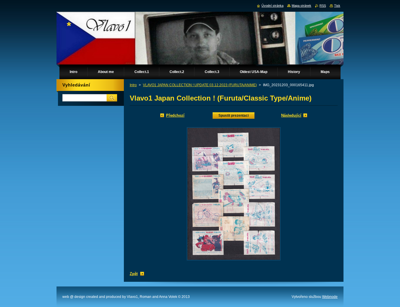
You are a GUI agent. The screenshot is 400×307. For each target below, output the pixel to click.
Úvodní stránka (272, 5)
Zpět (134, 274)
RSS (322, 5)
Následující (291, 115)
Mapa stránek (301, 5)
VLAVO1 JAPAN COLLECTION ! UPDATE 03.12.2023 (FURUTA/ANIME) (200, 85)
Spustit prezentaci (233, 115)
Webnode (330, 296)
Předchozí (175, 115)
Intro (133, 85)
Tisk (337, 5)
